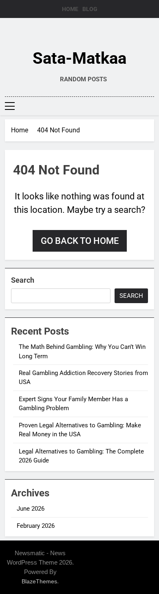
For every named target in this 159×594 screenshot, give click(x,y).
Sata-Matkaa (79, 58)
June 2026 (30, 508)
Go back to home (80, 241)
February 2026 (36, 525)
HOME (70, 9)
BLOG (89, 9)
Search (22, 280)
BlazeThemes (39, 581)
